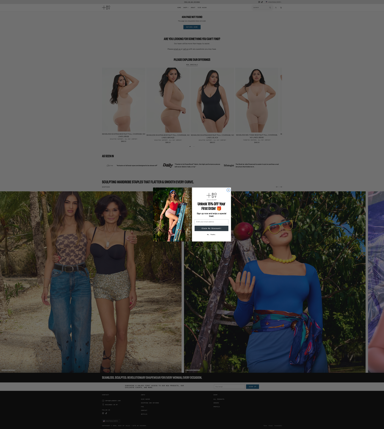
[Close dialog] (228, 190)
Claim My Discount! (211, 228)
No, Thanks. (211, 234)
